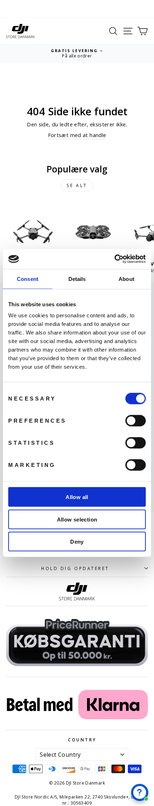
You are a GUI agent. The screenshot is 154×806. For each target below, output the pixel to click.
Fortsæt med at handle (77, 134)
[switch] (135, 421)
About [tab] (126, 279)
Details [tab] (77, 279)
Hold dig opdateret (75, 568)
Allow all (77, 497)
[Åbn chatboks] (139, 792)
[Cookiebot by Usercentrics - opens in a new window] (114, 259)
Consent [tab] (27, 279)
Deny (77, 542)
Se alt (77, 185)
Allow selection (77, 519)
